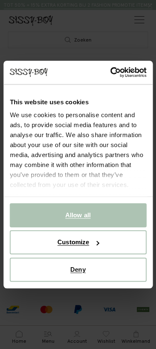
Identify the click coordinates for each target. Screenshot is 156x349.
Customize (73, 242)
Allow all (78, 215)
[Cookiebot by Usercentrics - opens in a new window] (111, 72)
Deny (77, 269)
